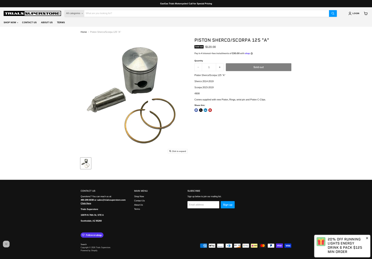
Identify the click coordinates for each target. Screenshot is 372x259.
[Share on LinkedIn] (205, 110)
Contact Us (29, 22)
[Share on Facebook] (196, 110)
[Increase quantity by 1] (219, 67)
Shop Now (10, 22)
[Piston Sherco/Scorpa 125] (85, 163)
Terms (61, 22)
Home (84, 32)
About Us (47, 22)
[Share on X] (201, 110)
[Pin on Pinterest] (210, 110)
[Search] (333, 13)
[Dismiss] (367, 238)
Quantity (198, 60)
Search (84, 244)
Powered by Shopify (89, 250)
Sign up (227, 204)
